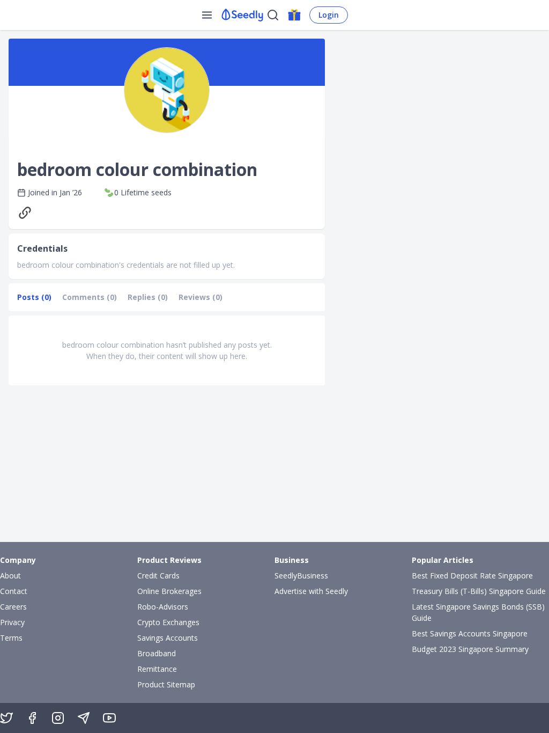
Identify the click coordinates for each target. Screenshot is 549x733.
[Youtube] (109, 718)
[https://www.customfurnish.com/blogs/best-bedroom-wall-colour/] (27, 213)
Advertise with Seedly (311, 591)
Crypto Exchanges (168, 622)
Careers (13, 607)
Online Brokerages (169, 591)
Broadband (156, 653)
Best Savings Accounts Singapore (470, 633)
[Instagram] (57, 718)
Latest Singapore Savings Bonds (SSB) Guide (478, 612)
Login (328, 15)
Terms (11, 638)
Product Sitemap (166, 684)
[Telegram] (83, 718)
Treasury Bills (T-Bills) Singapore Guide (479, 591)
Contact (13, 591)
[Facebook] (32, 718)
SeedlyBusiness (301, 575)
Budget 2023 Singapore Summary (470, 649)
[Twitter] (6, 718)
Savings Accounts (167, 638)
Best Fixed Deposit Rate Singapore (472, 575)
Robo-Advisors (162, 607)
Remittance (157, 669)
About (10, 575)
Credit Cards (158, 575)
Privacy (12, 622)
